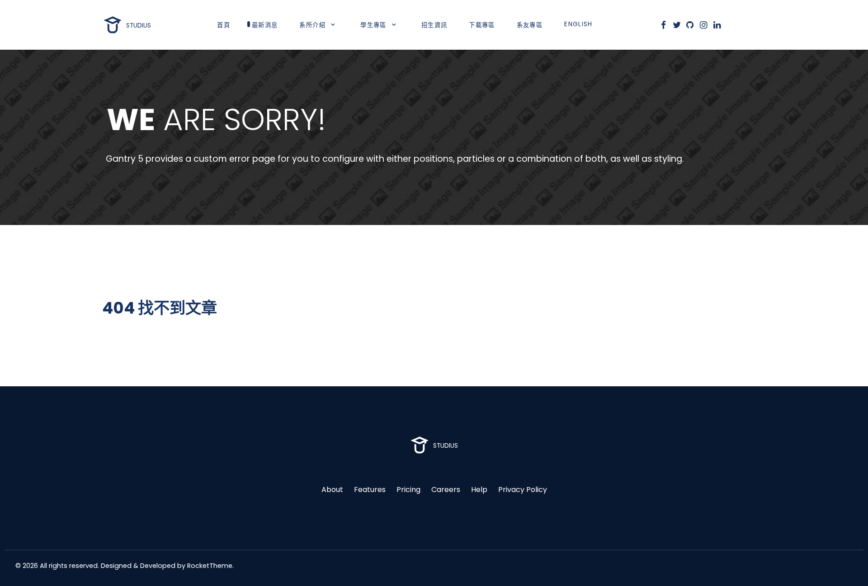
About (332, 489)
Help (479, 489)
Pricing (408, 489)
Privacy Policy (522, 489)
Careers (445, 489)
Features (370, 489)
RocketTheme (209, 565)
